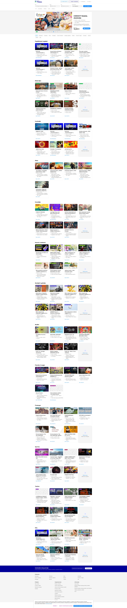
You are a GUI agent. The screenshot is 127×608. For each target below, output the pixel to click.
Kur (61, 4)
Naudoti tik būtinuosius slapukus (66, 605)
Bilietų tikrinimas (57, 598)
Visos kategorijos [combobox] (75, 6)
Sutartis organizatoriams (59, 585)
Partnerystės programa (58, 591)
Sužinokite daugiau (49, 603)
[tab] (49, 32)
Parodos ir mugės (80, 577)
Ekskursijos (37, 576)
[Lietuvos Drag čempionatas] (53, 21)
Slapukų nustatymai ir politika (79, 589)
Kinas (64, 576)
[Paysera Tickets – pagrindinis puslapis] (38, 1)
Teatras (65, 579)
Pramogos (36, 579)
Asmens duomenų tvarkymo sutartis (60, 587)
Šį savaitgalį (40, 8)
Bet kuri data (53, 6)
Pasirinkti (55, 606)
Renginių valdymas (58, 583)
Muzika (65, 577)
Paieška (88, 6)
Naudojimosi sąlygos (38, 587)
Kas (35, 4)
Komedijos (79, 576)
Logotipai (56, 593)
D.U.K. (75, 591)
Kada (50, 4)
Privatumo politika (38, 585)
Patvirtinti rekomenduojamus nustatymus (82, 605)
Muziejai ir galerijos (52, 577)
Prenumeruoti (88, 568)
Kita (78, 579)
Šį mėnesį (53, 8)
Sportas (50, 579)
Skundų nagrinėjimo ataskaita (59, 596)
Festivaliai (50, 576)
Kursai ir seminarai (38, 577)
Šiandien (45, 8)
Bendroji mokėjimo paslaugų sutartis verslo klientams (83, 588)
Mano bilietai (64, 1)
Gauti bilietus (87, 28)
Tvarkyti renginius (73, 1)
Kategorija (74, 4)
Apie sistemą (77, 583)
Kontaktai (36, 588)
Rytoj (49, 8)
